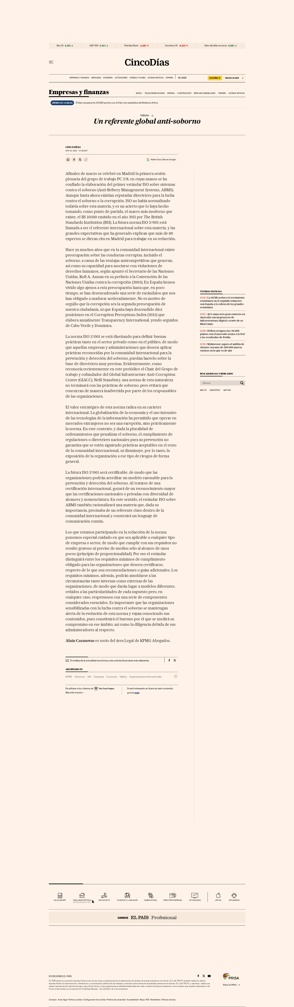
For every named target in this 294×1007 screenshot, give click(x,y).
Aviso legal (62, 1000)
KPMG (69, 676)
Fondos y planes (137, 78)
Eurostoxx (215, 390)
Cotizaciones (121, 78)
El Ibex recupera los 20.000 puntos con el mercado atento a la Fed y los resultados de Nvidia (222, 334)
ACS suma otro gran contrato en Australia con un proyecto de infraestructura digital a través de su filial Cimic (222, 319)
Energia (171, 93)
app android (234, 900)
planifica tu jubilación (127, 900)
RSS (147, 1000)
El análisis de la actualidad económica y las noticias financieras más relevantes (109, 660)
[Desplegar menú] (51, 62)
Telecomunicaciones (155, 93)
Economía (108, 78)
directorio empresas (172, 900)
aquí (137, 692)
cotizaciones (195, 900)
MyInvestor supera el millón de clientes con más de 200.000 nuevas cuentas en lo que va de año (222, 347)
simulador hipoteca (82, 900)
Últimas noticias (156, 78)
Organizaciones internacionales (145, 676)
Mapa (142, 1000)
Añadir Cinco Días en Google (163, 159)
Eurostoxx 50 (171, 45)
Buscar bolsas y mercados (216, 373)
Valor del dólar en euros (215, 45)
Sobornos (80, 676)
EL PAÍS (180, 76)
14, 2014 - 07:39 (76, 151)
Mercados (96, 78)
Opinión (169, 78)
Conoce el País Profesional (147, 917)
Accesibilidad (133, 1000)
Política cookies (75, 1000)
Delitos (123, 676)
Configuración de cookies (94, 1000)
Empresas (99, 676)
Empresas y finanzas (79, 78)
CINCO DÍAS (73, 147)
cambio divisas (150, 900)
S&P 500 (93, 45)
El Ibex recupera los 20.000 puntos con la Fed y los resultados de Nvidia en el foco (117, 102)
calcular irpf (60, 900)
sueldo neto (104, 900)
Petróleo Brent (131, 45)
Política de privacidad (116, 1000)
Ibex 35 (60, 45)
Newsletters (155, 1000)
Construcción (184, 93)
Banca (139, 93)
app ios (218, 900)
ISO (89, 676)
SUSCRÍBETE (214, 78)
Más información (74, 692)
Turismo (222, 93)
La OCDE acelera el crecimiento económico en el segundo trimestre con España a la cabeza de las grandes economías (222, 302)
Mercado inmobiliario (204, 93)
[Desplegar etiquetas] (175, 676)
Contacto (53, 1000)
